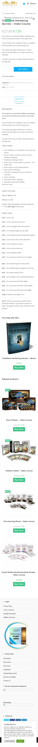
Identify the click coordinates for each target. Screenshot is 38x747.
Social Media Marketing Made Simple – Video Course (19, 573)
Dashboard (6, 669)
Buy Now (23, 69)
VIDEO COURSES (10, 87)
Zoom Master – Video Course (19, 420)
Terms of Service (8, 610)
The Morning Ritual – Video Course (19, 521)
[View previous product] (3, 13)
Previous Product (10, 13)
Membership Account (10, 673)
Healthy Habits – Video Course (19, 471)
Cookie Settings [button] (9, 741)
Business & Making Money (17, 83)
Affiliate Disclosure (9, 617)
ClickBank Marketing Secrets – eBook (19, 358)
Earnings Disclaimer (9, 614)
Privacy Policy (7, 606)
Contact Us (6, 681)
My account (7, 662)
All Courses (6, 666)
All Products (7, 658)
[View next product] (34, 13)
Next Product (29, 13)
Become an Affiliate (9, 677)
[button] (33, 18)
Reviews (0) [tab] (19, 103)
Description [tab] (19, 99)
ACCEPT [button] (20, 741)
